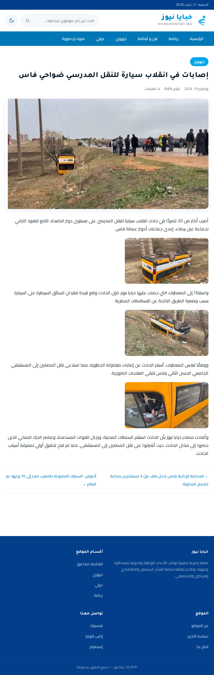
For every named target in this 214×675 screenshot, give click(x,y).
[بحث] (27, 20)
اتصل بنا (202, 646)
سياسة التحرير (198, 636)
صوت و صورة (73, 38)
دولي (100, 38)
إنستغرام (96, 646)
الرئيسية (196, 38)
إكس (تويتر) (94, 636)
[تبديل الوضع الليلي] (11, 20)
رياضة (174, 38)
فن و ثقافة (147, 38)
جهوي (121, 38)
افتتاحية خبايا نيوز (90, 563)
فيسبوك (96, 625)
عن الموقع (199, 625)
